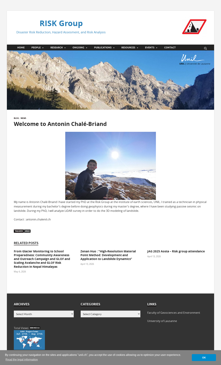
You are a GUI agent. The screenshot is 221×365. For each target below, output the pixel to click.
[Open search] (205, 49)
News (23, 118)
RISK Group (61, 23)
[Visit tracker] (29, 349)
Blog (16, 118)
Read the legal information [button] (22, 359)
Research (56, 47)
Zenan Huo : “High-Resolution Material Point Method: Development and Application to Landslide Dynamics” (108, 255)
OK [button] (204, 357)
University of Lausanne (162, 321)
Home (21, 47)
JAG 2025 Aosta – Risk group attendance (176, 251)
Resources (128, 47)
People (36, 47)
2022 (27, 231)
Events (149, 47)
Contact (170, 47)
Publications (103, 47)
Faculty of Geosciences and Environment (173, 313)
